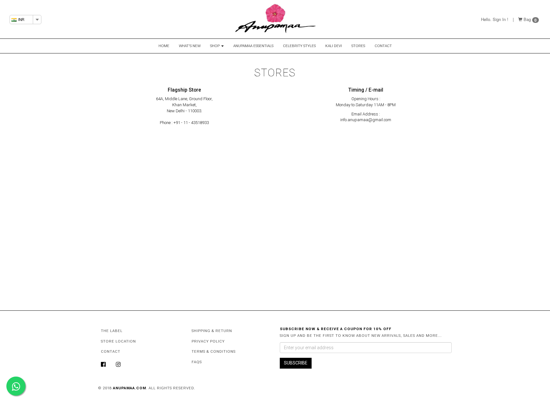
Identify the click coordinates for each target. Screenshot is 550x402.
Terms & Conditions (214, 351)
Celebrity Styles (299, 46)
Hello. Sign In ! (494, 19)
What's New (190, 46)
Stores (358, 46)
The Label (112, 331)
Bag (527, 19)
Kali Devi (333, 46)
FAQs (197, 362)
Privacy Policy (208, 341)
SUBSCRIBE (295, 362)
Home (164, 46)
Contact (383, 46)
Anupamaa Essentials (253, 46)
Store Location (118, 341)
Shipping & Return (212, 331)
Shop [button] (215, 46)
